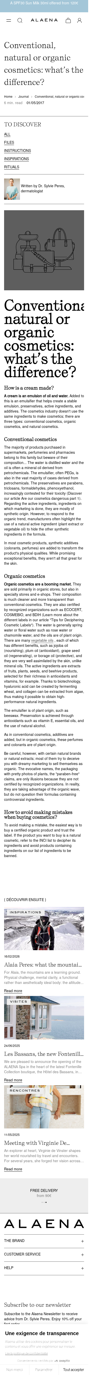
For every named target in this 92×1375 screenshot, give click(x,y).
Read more (13, 991)
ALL (7, 134)
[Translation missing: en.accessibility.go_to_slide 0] (42, 1202)
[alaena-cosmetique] (44, 20)
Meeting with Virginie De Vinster (35, 1143)
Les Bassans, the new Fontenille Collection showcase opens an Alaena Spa (43, 1054)
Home (8, 96)
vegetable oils (42, 640)
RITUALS (11, 167)
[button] (8, 20)
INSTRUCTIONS (17, 151)
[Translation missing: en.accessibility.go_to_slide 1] (44, 1202)
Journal (23, 96)
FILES (9, 143)
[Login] (79, 20)
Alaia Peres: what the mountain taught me (43, 964)
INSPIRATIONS (16, 159)
